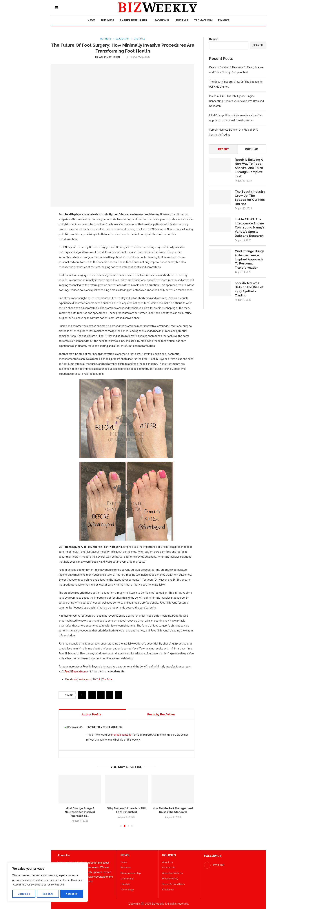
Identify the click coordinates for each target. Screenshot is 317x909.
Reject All (48, 893)
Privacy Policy (170, 875)
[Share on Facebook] (92, 695)
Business (107, 20)
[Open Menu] (56, 7)
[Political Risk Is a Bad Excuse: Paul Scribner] (173, 789)
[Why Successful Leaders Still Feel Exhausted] (80, 789)
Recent (223, 149)
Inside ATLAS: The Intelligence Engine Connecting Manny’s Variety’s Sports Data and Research (236, 100)
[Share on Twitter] (101, 695)
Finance (223, 20)
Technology (203, 20)
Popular (251, 149)
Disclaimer (168, 886)
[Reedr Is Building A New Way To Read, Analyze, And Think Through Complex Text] (220, 165)
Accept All (71, 893)
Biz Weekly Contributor (109, 56)
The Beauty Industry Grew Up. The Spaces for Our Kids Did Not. (250, 198)
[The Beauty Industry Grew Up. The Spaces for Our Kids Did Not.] (220, 197)
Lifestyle (181, 20)
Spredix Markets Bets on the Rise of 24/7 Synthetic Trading (249, 289)
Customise (24, 893)
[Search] (260, 7)
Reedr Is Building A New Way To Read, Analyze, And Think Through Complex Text (249, 168)
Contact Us (168, 864)
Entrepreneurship (133, 20)
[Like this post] (83, 695)
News (92, 20)
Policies (169, 851)
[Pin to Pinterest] (109, 695)
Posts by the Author (161, 714)
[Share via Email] (118, 695)
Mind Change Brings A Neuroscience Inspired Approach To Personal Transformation (249, 259)
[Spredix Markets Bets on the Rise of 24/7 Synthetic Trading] (220, 288)
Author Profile (91, 714)
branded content (121, 734)
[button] (63, 799)
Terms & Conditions (173, 880)
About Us (167, 858)
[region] (47, 882)
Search (213, 39)
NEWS (125, 851)
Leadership (161, 20)
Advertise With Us (172, 869)
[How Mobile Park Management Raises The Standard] (126, 789)
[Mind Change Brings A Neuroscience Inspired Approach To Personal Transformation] (220, 256)
